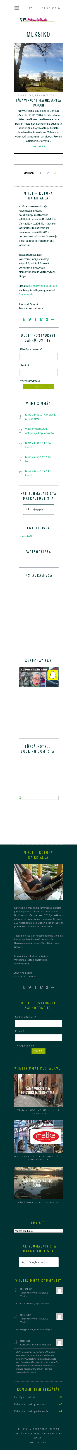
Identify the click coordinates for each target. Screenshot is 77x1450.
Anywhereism (27, 294)
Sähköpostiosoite (31, 349)
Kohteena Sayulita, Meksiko (35, 1344)
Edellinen (28, 172)
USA (37, 95)
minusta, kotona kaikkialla (41, 285)
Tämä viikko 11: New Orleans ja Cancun (38, 102)
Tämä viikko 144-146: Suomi (38, 1202)
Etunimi (24, 365)
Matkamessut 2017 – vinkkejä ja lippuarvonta (38, 1158)
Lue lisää (38, 147)
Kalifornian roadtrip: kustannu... (31, 1404)
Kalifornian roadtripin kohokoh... (31, 1411)
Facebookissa (38, 551)
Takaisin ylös (37, 1442)
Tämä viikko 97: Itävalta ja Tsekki (34, 1294)
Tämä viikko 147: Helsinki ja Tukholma (38, 1112)
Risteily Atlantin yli (24, 1397)
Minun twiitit (27, 536)
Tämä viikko (25, 95)
